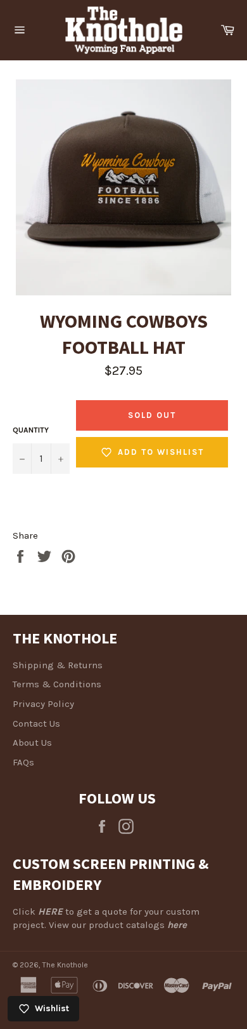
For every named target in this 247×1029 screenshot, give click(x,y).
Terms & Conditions (57, 684)
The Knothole (65, 964)
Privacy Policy (43, 704)
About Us (32, 742)
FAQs (23, 762)
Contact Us (36, 723)
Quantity (31, 430)
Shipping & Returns (58, 665)
